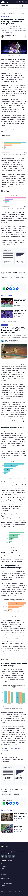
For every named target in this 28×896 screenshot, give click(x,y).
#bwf (11, 277)
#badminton (4, 277)
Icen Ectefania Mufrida (11, 272)
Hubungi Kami (4, 880)
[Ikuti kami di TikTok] (26, 2)
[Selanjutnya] (24, 250)
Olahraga (15, 13)
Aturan (9, 894)
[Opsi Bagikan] (25, 36)
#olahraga (4, 794)
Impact (3, 885)
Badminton (21, 13)
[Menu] (25, 5)
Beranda (3, 13)
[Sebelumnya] (22, 250)
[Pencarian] (19, 5)
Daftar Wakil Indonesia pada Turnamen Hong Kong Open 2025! (20, 300)
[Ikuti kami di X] (20, 2)
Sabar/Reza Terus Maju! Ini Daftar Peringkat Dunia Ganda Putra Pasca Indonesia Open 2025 (20, 313)
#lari (10, 794)
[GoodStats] (5, 6)
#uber (22, 277)
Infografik (3, 866)
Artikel (9, 13)
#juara (3, 280)
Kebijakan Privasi (16, 894)
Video (2, 868)
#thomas (17, 277)
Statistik (3, 871)
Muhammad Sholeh (6, 791)
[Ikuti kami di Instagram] (23, 2)
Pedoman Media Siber (6, 883)
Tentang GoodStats (6, 878)
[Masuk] (22, 5)
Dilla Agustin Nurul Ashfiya (12, 789)
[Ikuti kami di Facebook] (17, 2)
